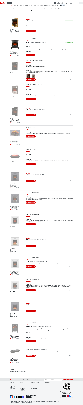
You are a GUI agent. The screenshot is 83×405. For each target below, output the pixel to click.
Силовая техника (36, 5)
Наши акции (22, 383)
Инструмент (16, 5)
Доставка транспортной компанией (35, 385)
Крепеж (20, 5)
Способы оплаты (34, 388)
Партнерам (22, 389)
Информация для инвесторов (15, 386)
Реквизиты (11, 383)
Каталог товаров (12, 392)
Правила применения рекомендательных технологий (15, 391)
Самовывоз (33, 387)
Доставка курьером (34, 383)
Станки (41, 5)
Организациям (22, 388)
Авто (57, 5)
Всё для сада (25, 5)
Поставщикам (22, 387)
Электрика (30, 5)
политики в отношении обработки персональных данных (27, 401)
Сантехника (54, 5)
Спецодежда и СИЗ (47, 5)
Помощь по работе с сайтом (47, 387)
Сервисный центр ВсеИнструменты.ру (45, 384)
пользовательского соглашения (42, 401)
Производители (12, 388)
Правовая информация (13, 389)
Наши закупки (22, 390)
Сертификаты (12, 387)
